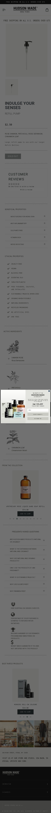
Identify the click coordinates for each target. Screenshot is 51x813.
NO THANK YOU (37, 418)
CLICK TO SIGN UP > (37, 414)
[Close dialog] (49, 391)
